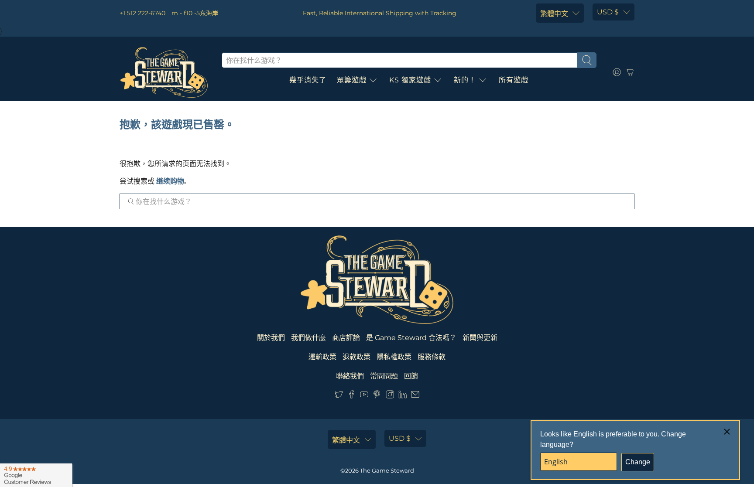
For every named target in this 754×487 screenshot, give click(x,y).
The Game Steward (387, 470)
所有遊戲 (513, 80)
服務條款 (432, 357)
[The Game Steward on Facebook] (351, 396)
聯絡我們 (350, 376)
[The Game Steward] (164, 72)
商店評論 (346, 338)
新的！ (465, 80)
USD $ (608, 12)
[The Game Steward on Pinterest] (377, 396)
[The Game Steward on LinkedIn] (402, 396)
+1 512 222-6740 (142, 13)
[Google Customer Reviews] (36, 475)
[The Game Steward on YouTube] (364, 396)
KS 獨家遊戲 (410, 80)
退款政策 (356, 357)
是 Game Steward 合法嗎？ (411, 338)
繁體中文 (554, 14)
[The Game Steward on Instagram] (390, 396)
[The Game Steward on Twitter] (339, 396)
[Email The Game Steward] (415, 396)
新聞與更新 (480, 338)
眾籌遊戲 (352, 80)
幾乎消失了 (307, 80)
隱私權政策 (394, 357)
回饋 (411, 376)
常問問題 (384, 376)
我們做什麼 (308, 338)
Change (637, 462)
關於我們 (271, 338)
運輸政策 (322, 357)
